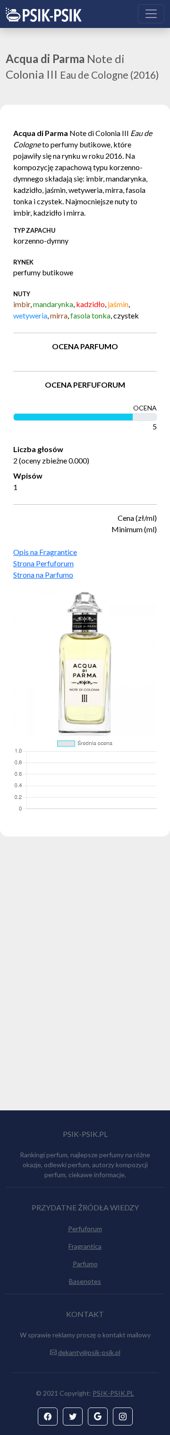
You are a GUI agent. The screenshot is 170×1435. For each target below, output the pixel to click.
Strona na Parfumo (43, 574)
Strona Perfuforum (43, 563)
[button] (48, 1417)
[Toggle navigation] (151, 13)
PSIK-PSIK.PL (113, 1393)
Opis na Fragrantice (45, 551)
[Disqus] (85, 977)
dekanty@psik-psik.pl (89, 1352)
